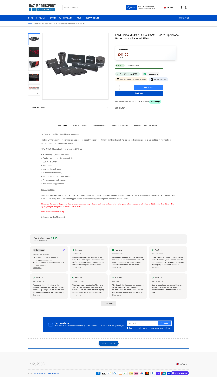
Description (62, 125)
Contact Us (184, 18)
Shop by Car (40, 18)
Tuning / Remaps (65, 18)
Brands (53, 18)
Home (30, 18)
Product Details (80, 125)
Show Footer (108, 343)
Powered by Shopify (53, 373)
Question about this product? (146, 125)
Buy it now (139, 93)
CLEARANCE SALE (92, 18)
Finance (80, 18)
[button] (37, 268)
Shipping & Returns (119, 125)
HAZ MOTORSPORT (40, 373)
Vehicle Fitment (99, 125)
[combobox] (100, 7)
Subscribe (165, 323)
